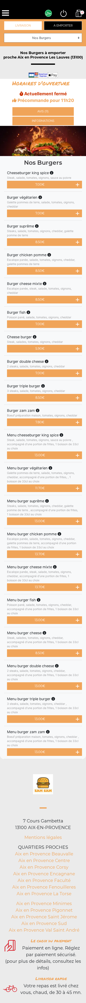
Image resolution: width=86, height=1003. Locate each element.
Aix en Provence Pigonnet (44, 910)
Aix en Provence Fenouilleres (44, 887)
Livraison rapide (51, 978)
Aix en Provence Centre (44, 860)
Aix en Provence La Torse (44, 893)
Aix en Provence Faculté (44, 880)
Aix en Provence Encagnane (44, 874)
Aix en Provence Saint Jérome (44, 917)
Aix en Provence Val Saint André (44, 930)
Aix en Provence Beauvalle (44, 854)
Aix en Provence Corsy (44, 867)
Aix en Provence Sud (44, 923)
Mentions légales (43, 837)
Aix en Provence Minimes (44, 903)
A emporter (63, 25)
